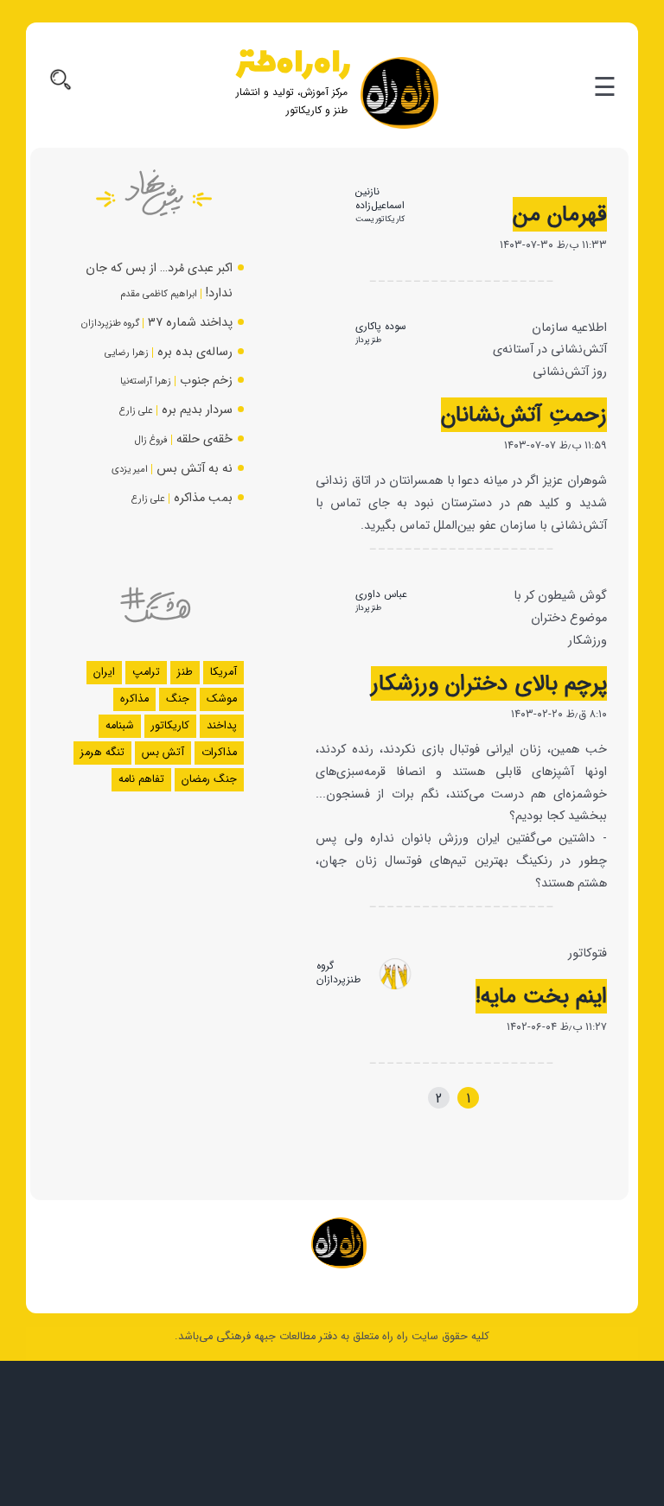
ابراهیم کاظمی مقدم (158, 294)
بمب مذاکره (203, 498)
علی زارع (136, 410)
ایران (104, 672)
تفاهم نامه (141, 779)
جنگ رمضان (209, 779)
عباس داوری (381, 594)
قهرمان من (560, 214)
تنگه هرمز (102, 752)
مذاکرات (219, 752)
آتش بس (163, 752)
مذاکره (134, 699)
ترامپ (146, 672)
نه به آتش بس (194, 469)
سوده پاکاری (380, 326)
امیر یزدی (130, 469)
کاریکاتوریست (380, 219)
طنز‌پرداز (368, 340)
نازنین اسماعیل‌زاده (380, 198)
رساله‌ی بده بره (195, 352)
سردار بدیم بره (197, 410)
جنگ (177, 699)
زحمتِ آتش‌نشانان (524, 414)
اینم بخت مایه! (541, 996)
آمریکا (223, 672)
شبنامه (119, 725)
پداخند (222, 725)
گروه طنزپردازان (338, 972)
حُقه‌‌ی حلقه (204, 439)
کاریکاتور (170, 725)
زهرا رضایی (127, 352)
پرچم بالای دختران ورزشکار (489, 683)
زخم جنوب (206, 381)
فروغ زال (151, 440)
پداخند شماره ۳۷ (190, 323)
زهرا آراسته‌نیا (145, 381)
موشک (222, 699)
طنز (185, 672)
